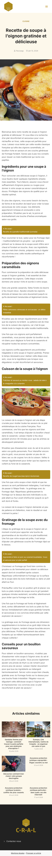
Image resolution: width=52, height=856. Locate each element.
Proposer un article (33, 853)
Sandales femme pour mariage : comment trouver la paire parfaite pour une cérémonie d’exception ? (13, 744)
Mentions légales (17, 853)
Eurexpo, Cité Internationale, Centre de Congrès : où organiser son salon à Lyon (38, 742)
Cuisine (25, 21)
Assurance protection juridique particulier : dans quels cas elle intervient (38, 791)
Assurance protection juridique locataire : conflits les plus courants (13, 790)
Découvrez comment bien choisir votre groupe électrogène (13, 776)
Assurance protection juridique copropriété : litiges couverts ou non (38, 760)
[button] (47, 6)
